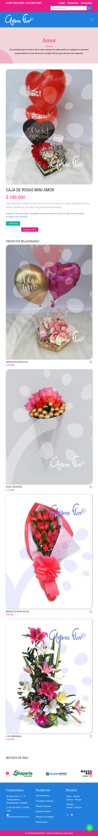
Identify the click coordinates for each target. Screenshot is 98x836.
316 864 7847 (34, 3)
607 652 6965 (16, 3)
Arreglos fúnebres (43, 811)
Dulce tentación (14, 487)
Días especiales (42, 795)
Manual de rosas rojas (17, 611)
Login (62, 3)
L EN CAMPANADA (13, 736)
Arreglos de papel (43, 806)
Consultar (86, 3)
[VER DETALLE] (49, 302)
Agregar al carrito (29, 230)
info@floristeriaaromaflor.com (18, 817)
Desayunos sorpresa (44, 801)
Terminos (73, 3)
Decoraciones (41, 822)
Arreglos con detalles (45, 817)
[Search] (89, 8)
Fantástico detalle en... (17, 362)
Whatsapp (14, 223)
